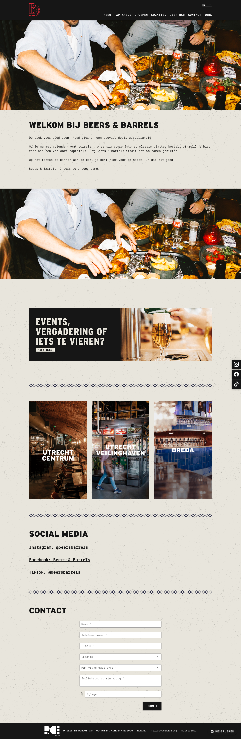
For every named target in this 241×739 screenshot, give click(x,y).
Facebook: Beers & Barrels (59, 559)
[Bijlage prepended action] (81, 694)
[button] (207, 4)
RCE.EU (141, 730)
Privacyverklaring (164, 730)
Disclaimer (189, 730)
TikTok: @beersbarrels (54, 572)
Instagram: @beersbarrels (58, 547)
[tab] (107, 15)
